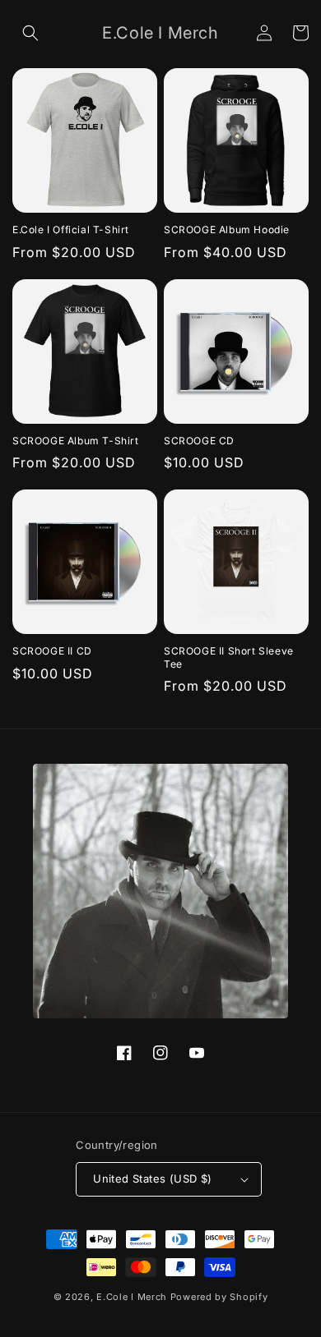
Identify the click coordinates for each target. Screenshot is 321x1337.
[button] (30, 33)
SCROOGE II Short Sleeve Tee (229, 657)
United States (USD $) (152, 1178)
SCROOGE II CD (52, 651)
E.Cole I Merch (131, 1297)
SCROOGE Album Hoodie (227, 229)
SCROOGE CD (199, 440)
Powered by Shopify (219, 1297)
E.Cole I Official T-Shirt (70, 229)
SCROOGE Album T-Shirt (75, 440)
